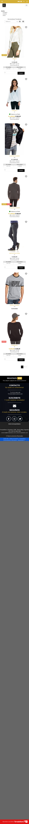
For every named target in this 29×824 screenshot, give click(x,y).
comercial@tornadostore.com (8, 432)
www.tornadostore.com (22, 432)
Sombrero (14, 345)
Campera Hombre (14, 156)
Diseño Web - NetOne (8, 438)
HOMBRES (5, 12)
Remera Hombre (14, 305)
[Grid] (19, 21)
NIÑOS (4, 15)
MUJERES (5, 14)
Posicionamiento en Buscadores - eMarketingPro (13, 440)
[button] (18, 1)
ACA (19, 378)
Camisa (14, 58)
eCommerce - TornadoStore (19, 438)
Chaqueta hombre (14, 207)
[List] (23, 21)
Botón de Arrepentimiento (15, 424)
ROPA (3, 11)
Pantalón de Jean (14, 253)
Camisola (14, 110)
